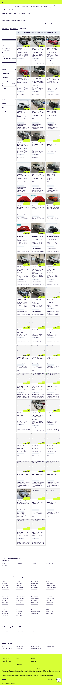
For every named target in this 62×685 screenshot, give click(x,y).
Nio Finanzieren (34, 609)
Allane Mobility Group (5, 660)
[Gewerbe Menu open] (35, 6)
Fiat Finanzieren (4, 583)
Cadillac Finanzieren (20, 598)
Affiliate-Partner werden (35, 660)
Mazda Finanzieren (34, 587)
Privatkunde (52, 2)
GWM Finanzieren (49, 600)
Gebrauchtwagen (25, 6)
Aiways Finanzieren (34, 594)
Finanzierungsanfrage (27, 45)
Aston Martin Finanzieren (20, 596)
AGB (17, 661)
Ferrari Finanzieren (34, 600)
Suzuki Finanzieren (5, 592)
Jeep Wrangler (4, 565)
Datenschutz (18, 660)
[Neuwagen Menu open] (20, 6)
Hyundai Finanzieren (5, 585)
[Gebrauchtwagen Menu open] (29, 6)
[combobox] (53, 23)
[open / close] (13, 38)
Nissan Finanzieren (19, 589)
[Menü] (60, 678)
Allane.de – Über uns (5, 658)
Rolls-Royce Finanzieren (35, 611)
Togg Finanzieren (19, 613)
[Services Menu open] (48, 6)
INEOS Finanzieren (34, 602)
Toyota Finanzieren (34, 592)
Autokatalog (39, 6)
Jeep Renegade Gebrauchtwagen (7, 631)
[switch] (59, 681)
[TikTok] (51, 679)
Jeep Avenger (4, 563)
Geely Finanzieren (5, 602)
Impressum (18, 658)
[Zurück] (18, 41)
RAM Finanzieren (19, 611)
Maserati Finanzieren (50, 607)
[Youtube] (54, 679)
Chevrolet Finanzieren (50, 598)
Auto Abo (10, 6)
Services (45, 6)
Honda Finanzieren (49, 583)
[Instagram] (49, 679)
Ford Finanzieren (19, 583)
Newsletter (33, 658)
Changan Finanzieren (35, 598)
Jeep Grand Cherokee (50, 563)
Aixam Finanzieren (49, 594)
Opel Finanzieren (34, 589)
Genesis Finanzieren (34, 583)
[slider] (15, 62)
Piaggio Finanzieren (5, 611)
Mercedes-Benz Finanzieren (51, 587)
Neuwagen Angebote (50, 646)
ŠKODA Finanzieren (19, 594)
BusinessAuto (33, 661)
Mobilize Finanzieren (20, 609)
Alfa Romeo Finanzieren (20, 579)
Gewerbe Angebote (19, 648)
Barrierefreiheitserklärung (20, 663)
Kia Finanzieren (34, 585)
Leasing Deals (3, 6)
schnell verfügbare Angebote (7, 648)
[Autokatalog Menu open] (42, 6)
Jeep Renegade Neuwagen (36, 629)
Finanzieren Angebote (35, 646)
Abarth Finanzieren (5, 579)
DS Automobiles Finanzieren (36, 581)
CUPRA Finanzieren (5, 581)
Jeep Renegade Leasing (20, 629)
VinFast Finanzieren (34, 613)
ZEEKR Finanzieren (5, 615)
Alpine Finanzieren (5, 596)
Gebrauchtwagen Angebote (36, 648)
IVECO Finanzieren (49, 602)
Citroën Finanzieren (19, 581)
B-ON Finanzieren (34, 596)
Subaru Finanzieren (5, 613)
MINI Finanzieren (19, 587)
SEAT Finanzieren (49, 591)
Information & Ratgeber (52, 6)
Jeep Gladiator (34, 563)
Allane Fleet (4, 663)
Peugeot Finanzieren (50, 589)
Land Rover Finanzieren (50, 585)
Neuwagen (17, 6)
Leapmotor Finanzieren (6, 587)
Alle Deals (3, 646)
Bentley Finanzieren (5, 598)
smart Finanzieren (19, 615)
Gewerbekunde (57, 2)
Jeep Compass (19, 563)
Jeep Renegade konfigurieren (51, 629)
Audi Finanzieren (34, 579)
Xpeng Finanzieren (49, 613)
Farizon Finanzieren (19, 600)
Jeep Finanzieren (19, 585)
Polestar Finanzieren (5, 591)
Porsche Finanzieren (20, 591)
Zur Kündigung (19, 664)
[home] (11, 2)
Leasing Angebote (19, 646)
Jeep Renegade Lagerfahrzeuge (7, 629)
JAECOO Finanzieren (20, 604)
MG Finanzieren (34, 607)
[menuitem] (5, 6)
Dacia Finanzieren (49, 581)
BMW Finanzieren (49, 579)
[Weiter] (30, 41)
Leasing (58, 139)
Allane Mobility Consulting (6, 661)
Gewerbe (33, 6)
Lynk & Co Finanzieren (20, 607)
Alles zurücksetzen (22, 28)
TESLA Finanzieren (19, 592)
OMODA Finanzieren (50, 609)
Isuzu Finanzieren (5, 604)
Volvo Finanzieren (5, 594)
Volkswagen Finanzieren (50, 592)
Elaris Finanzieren (5, 600)
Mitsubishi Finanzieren (5, 589)
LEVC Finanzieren (49, 604)
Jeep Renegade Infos (35, 631)
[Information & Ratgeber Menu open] (59, 6)
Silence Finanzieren (49, 611)
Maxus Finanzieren (5, 609)
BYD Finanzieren (49, 596)
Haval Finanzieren (19, 602)
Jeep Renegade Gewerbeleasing (22, 631)
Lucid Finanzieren (5, 607)
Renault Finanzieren (34, 591)
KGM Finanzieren (34, 604)
